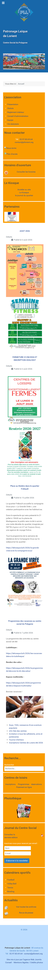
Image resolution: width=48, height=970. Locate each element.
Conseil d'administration (17, 116)
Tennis (10, 887)
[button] (37, 61)
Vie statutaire (13, 124)
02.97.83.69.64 (26, 139)
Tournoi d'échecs (16, 740)
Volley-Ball (11, 883)
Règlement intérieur (15, 112)
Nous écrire (11, 148)
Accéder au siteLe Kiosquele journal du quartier (24, 192)
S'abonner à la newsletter (17, 860)
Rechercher (9, 765)
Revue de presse (26, 913)
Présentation (12, 104)
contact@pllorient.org (24, 142)
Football (10, 880)
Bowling (10, 891)
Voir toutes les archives (26, 907)
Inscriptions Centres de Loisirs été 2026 (26, 743)
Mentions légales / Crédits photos (28, 962)
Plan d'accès (12, 154)
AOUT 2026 (25, 231)
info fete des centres (18, 731)
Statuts (10, 108)
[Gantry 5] (24, 12)
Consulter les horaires (26, 172)
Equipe (10, 120)
